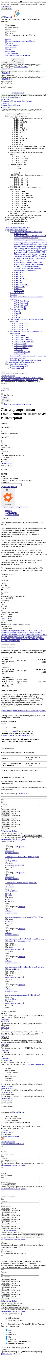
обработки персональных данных (13, 840)
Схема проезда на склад (35, 1064)
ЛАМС (17, 311)
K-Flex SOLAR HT (21, 285)
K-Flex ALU (18, 272)
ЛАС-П (17, 317)
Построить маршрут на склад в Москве (20, 41)
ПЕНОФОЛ (9, 851)
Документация (11, 513)
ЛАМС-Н (18, 313)
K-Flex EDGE (19, 276)
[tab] (26, 511)
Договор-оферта (11, 53)
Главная (4, 378)
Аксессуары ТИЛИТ (22, 352)
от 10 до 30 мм (10, 999)
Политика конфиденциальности (17, 55)
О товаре (8, 511)
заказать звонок (7, 69)
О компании (10, 51)
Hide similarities (13, 1318)
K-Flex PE (18, 283)
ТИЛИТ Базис (19, 335)
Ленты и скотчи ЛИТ (18, 309)
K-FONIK (13, 295)
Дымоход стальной (17, 368)
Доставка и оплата (12, 45)
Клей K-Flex (19, 291)
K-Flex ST (18, 289)
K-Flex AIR (30, 253)
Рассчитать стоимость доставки (34, 711)
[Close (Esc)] (2, 1146)
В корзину (8, 505)
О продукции (10, 47)
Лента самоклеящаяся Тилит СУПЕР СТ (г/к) (22, 995)
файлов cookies (6, 1354)
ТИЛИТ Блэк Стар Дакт (23, 340)
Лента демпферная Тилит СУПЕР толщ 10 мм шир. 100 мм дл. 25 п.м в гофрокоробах (25, 940)
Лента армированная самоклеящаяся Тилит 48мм (19, 380)
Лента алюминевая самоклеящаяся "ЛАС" (21, 883)
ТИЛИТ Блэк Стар (21, 337)
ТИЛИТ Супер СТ (21, 348)
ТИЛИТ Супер (20, 344)
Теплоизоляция (13, 378)
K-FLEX (26, 232)
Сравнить (4, 397)
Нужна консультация (9, 487)
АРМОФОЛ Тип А (21, 301)
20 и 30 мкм (9, 887)
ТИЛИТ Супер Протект (23, 346)
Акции (8, 39)
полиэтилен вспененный (14, 865)
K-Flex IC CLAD (20, 278)
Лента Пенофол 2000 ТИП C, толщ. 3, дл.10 (22, 857)
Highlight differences (15, 1320)
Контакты (9, 43)
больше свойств (7, 463)
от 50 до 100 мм (11, 861)
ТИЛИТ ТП (18, 350)
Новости (8, 49)
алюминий (5, 390)
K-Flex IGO (18, 280)
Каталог (5, 62)
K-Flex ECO (18, 274)
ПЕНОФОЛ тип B (21, 325)
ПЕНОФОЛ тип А (21, 323)
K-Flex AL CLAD (20, 234)
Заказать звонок (13, 1136)
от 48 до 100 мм (11, 891)
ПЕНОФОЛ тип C (21, 327)
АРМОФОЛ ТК (20, 307)
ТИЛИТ (22, 378)
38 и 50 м (8, 895)
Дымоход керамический (19, 366)
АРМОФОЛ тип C (21, 305)
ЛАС (16, 315)
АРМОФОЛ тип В (21, 303)
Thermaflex (25, 360)
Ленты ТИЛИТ (20, 354)
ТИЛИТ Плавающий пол (23, 342)
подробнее (5, 1020)
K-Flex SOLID (19, 287)
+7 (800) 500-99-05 (21, 67)
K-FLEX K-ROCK (17, 293)
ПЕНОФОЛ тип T (21, 329)
